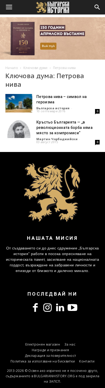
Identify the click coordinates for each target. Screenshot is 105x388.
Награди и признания (50, 350)
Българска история (52, 108)
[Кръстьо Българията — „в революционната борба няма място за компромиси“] (18, 128)
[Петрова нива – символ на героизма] (18, 103)
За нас (69, 344)
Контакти (86, 361)
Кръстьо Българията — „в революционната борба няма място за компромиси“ (64, 127)
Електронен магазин (42, 344)
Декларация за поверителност (50, 355)
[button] (97, 7)
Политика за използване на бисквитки (42, 361)
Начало (11, 68)
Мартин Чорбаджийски (57, 139)
